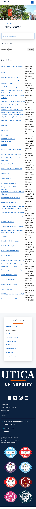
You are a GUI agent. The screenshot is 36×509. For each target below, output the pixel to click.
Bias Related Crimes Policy (10, 77)
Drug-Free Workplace (9, 183)
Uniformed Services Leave (10, 197)
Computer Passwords (8, 202)
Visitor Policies (11, 352)
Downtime (4, 135)
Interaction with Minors (9, 274)
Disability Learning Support (10, 440)
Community (5, 413)
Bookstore (4, 439)
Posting (4, 125)
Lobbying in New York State (11, 154)
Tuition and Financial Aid (9, 407)
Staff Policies (10, 345)
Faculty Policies (11, 341)
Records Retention (7, 164)
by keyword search (12, 337)
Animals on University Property (12, 226)
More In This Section (13, 37)
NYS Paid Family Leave (9, 246)
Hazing (3, 72)
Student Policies (11, 348)
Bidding (4, 144)
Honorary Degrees (7, 221)
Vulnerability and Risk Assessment (13, 212)
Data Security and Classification (12, 260)
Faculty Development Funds (11, 149)
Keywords (4, 49)
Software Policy (6, 178)
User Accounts (6, 289)
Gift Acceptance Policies (10, 250)
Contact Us (7, 431)
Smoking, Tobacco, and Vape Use (13, 101)
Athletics (4, 415)
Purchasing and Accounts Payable (13, 270)
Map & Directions (9, 424)
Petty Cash (5, 130)
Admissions (5, 410)
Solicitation (5, 173)
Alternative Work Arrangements (12, 217)
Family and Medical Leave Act (11, 169)
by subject (9, 333)
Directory (8, 23)
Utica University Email (9, 284)
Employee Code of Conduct (11, 120)
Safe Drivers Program (8, 279)
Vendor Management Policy (10, 299)
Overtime (4, 236)
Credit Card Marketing (9, 87)
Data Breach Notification (10, 241)
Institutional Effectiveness (9, 437)
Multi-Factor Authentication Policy (13, 294)
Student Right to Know (8, 442)
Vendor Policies (11, 356)
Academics (4, 404)
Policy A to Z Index (12, 326)
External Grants (6, 255)
